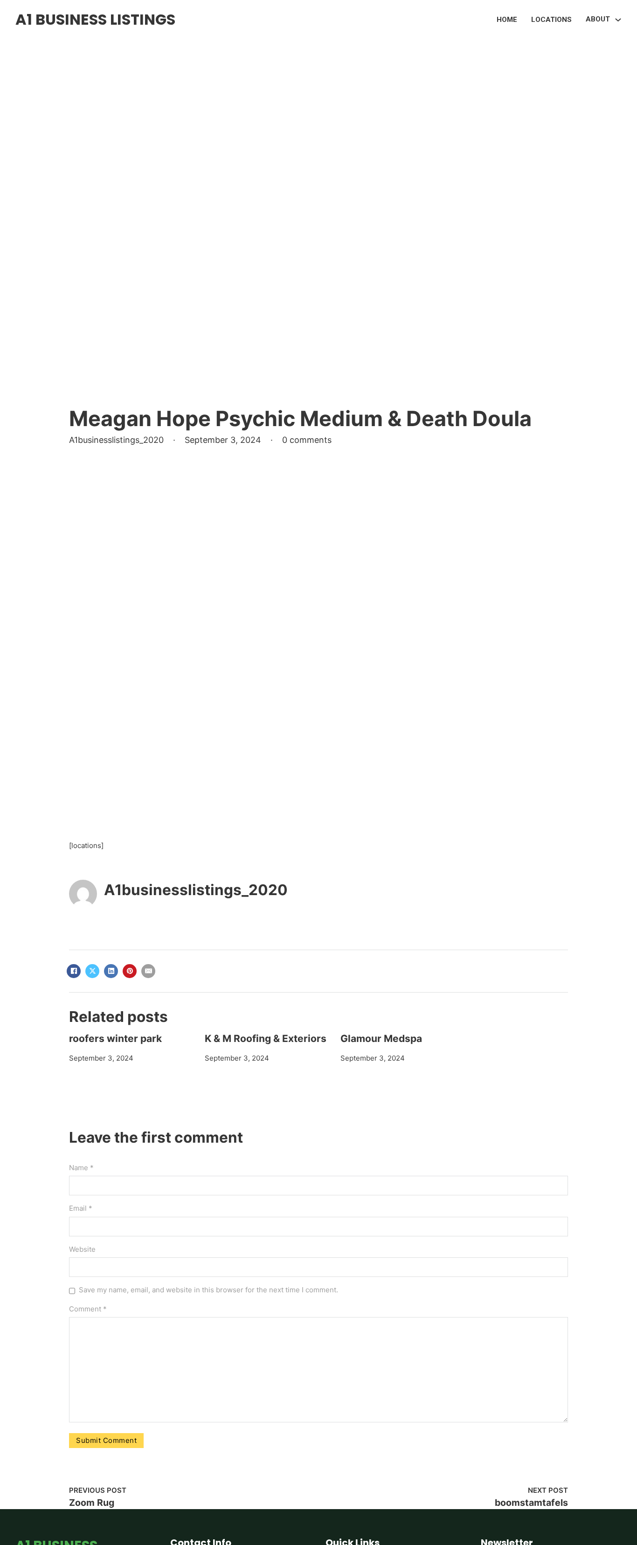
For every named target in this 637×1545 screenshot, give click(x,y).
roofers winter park (115, 1038)
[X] (92, 971)
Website (82, 1249)
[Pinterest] (130, 971)
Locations (551, 19)
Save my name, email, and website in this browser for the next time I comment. (208, 1289)
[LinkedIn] (111, 971)
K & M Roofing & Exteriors (265, 1038)
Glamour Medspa (381, 1038)
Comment (88, 1308)
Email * (80, 1208)
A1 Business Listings (95, 19)
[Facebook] (74, 971)
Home (507, 19)
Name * (81, 1167)
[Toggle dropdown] (618, 19)
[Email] (148, 971)
